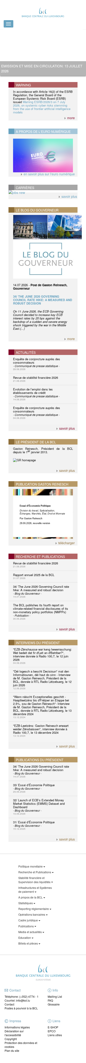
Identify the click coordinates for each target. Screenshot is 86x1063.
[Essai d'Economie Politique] (43, 514)
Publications (26, 926)
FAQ (50, 1000)
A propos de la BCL (30, 897)
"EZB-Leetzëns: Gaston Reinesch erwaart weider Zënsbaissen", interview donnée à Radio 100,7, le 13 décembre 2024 (41, 730)
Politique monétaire (30, 866)
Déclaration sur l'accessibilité (14, 1033)
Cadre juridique (28, 920)
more (70, 117)
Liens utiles (55, 1035)
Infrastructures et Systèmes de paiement (35, 889)
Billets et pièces (28, 943)
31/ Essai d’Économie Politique (34, 825)
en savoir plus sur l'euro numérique (49, 174)
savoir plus (69, 196)
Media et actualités (30, 932)
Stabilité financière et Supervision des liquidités (34, 880)
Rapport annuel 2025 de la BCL (33, 576)
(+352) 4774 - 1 (29, 996)
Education (25, 937)
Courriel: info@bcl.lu (17, 1000)
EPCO (51, 1031)
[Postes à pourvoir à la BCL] (43, 192)
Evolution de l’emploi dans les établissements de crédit (36, 394)
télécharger (66, 543)
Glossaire (54, 1004)
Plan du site (12, 1050)
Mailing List (55, 996)
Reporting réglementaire (34, 909)
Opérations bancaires (32, 914)
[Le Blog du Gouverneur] (43, 247)
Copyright (11, 1039)
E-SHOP (53, 1027)
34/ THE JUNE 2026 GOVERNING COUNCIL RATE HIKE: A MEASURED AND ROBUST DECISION (42, 299)
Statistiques (25, 903)
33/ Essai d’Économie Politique (34, 788)
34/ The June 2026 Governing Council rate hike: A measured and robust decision (41, 591)
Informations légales (17, 1027)
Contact (9, 1004)
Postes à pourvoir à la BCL (21, 1008)
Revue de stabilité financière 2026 (35, 378)
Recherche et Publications (35, 872)
